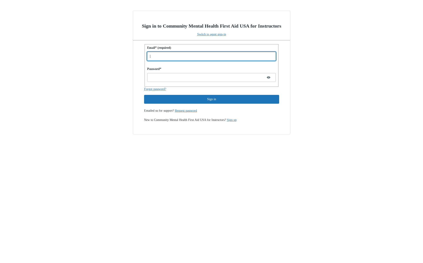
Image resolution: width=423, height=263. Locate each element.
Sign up (232, 120)
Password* (154, 69)
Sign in (211, 99)
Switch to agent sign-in (211, 34)
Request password (186, 110)
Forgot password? (155, 89)
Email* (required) (159, 47)
